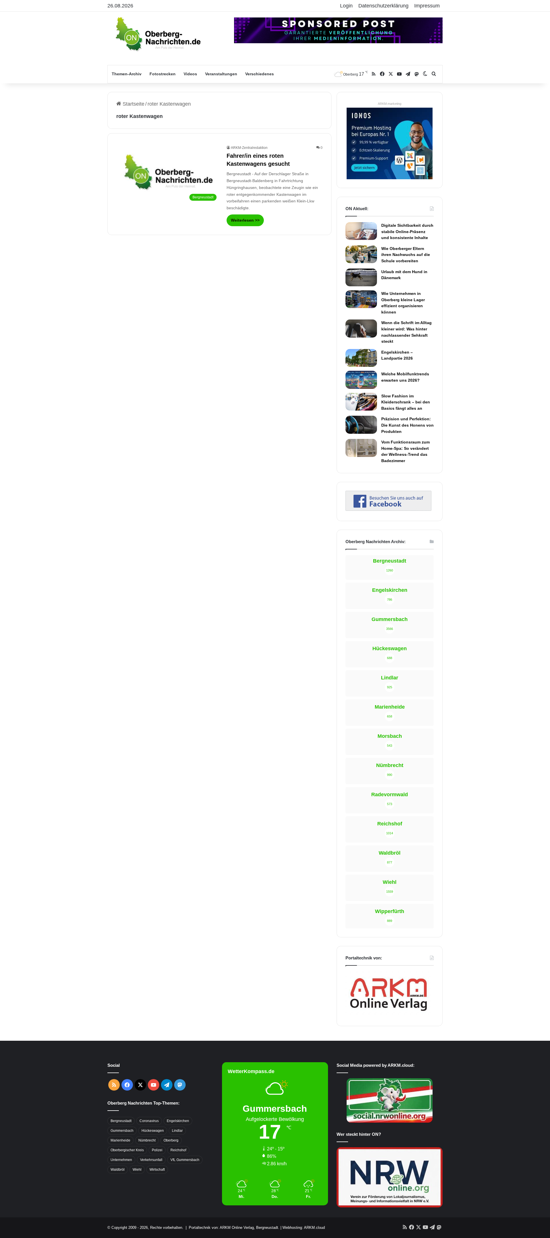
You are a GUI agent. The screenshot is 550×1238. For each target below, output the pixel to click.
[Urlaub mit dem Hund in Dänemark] (361, 277)
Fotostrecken (163, 74)
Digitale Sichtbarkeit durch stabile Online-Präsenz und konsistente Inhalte (407, 231)
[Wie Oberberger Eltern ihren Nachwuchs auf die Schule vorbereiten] (361, 254)
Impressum (427, 6)
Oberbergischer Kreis (127, 1150)
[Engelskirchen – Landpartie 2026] (361, 358)
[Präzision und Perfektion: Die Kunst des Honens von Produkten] (361, 424)
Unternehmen (121, 1160)
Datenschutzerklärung (383, 6)
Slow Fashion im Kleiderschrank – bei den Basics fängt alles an (405, 402)
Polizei (157, 1150)
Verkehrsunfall (151, 1160)
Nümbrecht (147, 1140)
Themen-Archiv (127, 74)
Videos (190, 74)
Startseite (132, 104)
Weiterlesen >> (245, 220)
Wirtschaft (157, 1170)
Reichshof (178, 1150)
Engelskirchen (178, 1121)
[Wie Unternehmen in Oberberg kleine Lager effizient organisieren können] (361, 299)
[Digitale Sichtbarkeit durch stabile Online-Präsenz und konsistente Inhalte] (361, 231)
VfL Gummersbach (184, 1160)
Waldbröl (118, 1170)
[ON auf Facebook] (388, 509)
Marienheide (120, 1140)
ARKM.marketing (389, 103)
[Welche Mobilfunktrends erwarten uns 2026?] (361, 380)
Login (346, 6)
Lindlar (177, 1131)
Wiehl (137, 1170)
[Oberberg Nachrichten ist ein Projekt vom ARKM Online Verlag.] (388, 1014)
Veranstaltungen (221, 74)
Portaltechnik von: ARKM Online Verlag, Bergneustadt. (234, 1227)
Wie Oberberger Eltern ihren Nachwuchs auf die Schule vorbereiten (405, 254)
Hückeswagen (153, 1131)
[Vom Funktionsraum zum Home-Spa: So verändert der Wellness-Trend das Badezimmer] (361, 448)
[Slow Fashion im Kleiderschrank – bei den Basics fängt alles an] (361, 402)
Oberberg (171, 1140)
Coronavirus (149, 1121)
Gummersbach (122, 1131)
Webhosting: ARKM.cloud (303, 1227)
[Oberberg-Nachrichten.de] (157, 34)
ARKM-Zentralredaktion (249, 148)
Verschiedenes (259, 74)
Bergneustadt (121, 1121)
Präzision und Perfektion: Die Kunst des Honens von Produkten (407, 425)
